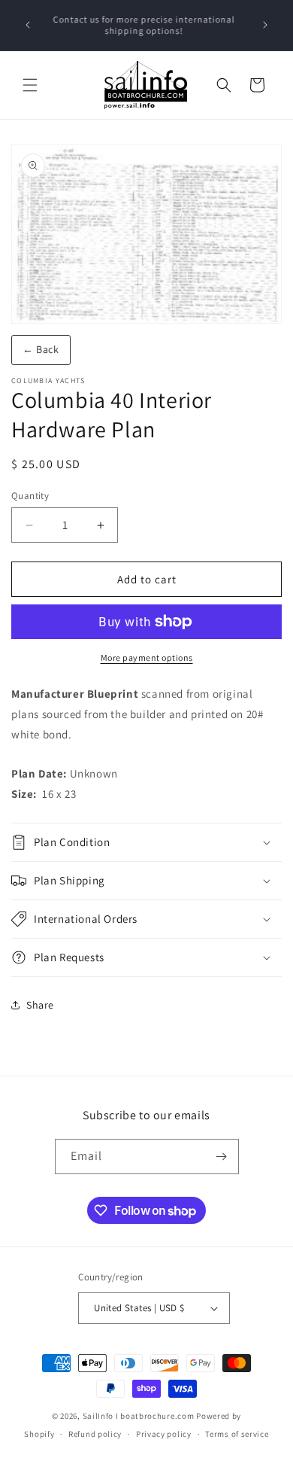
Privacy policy (164, 1434)
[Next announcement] (265, 24)
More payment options (147, 657)
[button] (30, 85)
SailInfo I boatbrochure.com (139, 1416)
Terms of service (236, 1434)
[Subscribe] (221, 1156)
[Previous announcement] (27, 24)
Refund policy (95, 1434)
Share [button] (40, 1005)
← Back (41, 349)
